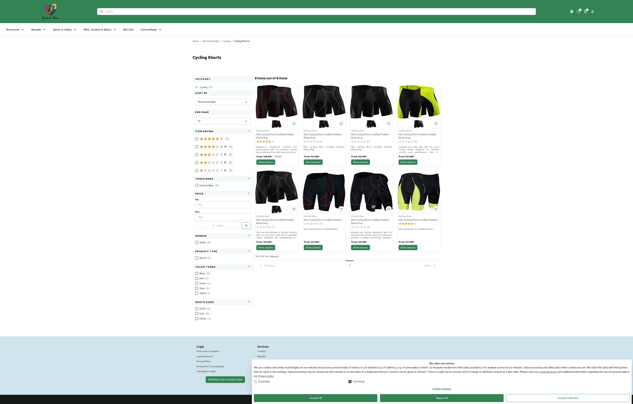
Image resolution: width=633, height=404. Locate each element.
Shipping (274, 256)
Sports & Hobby (211, 41)
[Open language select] (571, 11)
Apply (220, 225)
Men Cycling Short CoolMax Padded (322, 219)
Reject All (442, 398)
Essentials (264, 381)
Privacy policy (266, 376)
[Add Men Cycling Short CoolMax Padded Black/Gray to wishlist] (294, 124)
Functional (358, 381)
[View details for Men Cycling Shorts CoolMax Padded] (418, 192)
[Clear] (246, 225)
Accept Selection (568, 398)
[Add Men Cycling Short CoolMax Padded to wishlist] (341, 209)
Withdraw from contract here (225, 379)
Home (196, 41)
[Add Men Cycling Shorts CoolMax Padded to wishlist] (436, 209)
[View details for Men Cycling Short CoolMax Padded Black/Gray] (276, 106)
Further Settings (442, 388)
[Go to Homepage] (50, 11)
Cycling (226, 41)
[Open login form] (592, 11)
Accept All (316, 398)
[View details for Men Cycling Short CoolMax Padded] (324, 192)
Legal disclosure (548, 371)
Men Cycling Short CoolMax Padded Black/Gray (275, 136)
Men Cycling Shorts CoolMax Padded (418, 219)
